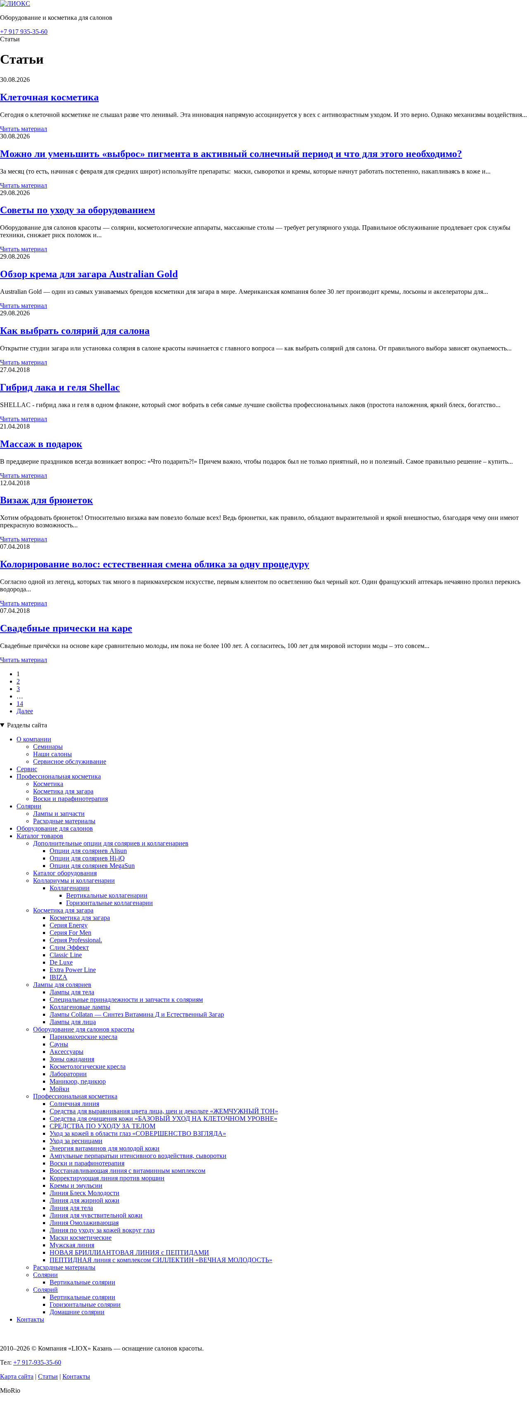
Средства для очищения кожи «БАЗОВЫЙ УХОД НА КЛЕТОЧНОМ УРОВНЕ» (163, 1118)
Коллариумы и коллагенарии (74, 880)
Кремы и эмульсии (76, 1185)
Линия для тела (71, 1207)
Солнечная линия (74, 1103)
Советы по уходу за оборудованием (77, 210)
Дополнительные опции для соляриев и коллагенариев (110, 843)
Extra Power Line (73, 969)
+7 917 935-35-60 (24, 31)
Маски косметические (81, 1237)
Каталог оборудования (65, 873)
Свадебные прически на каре (66, 628)
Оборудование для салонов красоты (83, 1029)
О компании (34, 739)
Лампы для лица (73, 1021)
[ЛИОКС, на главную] (15, 3)
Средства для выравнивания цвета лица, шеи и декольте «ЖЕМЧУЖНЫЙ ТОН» (164, 1111)
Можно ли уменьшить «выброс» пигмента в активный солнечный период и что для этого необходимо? (231, 153)
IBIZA (58, 977)
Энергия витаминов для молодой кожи (105, 1148)
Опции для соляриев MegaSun (92, 865)
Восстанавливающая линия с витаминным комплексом (127, 1170)
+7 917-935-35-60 (37, 1362)
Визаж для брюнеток (46, 500)
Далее (25, 711)
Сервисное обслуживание (69, 761)
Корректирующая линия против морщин (107, 1178)
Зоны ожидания (72, 1059)
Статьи (48, 1376)
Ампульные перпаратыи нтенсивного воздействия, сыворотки (138, 1155)
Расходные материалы (64, 820)
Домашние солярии (77, 1311)
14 (20, 703)
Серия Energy (69, 925)
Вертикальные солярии (82, 1282)
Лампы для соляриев (62, 984)
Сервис (27, 768)
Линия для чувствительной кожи (96, 1215)
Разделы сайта (27, 725)
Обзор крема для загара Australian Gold (89, 274)
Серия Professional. (76, 940)
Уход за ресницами (76, 1140)
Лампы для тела (72, 992)
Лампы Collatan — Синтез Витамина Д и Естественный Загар (137, 1014)
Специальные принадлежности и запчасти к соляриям (126, 999)
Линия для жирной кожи (84, 1200)
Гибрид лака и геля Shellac (60, 387)
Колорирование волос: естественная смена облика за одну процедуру (154, 564)
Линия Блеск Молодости (84, 1192)
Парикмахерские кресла (83, 1036)
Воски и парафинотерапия (70, 798)
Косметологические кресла (88, 1066)
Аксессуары (66, 1051)
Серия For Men (70, 932)
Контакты (30, 1319)
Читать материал (23, 128)
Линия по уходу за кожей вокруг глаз (102, 1230)
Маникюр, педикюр (78, 1081)
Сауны (59, 1044)
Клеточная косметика (49, 97)
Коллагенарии (70, 887)
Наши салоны (52, 754)
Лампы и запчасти (59, 813)
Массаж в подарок (41, 443)
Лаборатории (68, 1073)
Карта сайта (16, 1376)
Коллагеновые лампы (80, 1006)
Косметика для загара (63, 791)
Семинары (48, 746)
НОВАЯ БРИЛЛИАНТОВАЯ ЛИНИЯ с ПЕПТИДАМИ (129, 1252)
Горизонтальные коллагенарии (109, 902)
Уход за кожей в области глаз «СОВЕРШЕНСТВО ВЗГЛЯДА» (138, 1133)
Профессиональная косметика (59, 776)
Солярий (45, 1289)
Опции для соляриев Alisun (88, 850)
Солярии (29, 806)
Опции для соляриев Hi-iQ (87, 858)
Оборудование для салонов (55, 828)
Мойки (59, 1088)
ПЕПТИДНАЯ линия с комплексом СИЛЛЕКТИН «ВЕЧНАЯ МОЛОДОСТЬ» (161, 1259)
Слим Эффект (69, 947)
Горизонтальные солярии (85, 1304)
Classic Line (66, 954)
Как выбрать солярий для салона (75, 330)
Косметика (48, 783)
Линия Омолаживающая (84, 1222)
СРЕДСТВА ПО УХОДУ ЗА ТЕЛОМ (102, 1125)
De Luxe (61, 962)
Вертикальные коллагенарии (107, 895)
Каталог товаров (40, 835)
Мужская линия (72, 1245)
